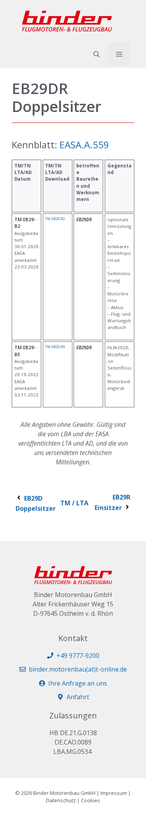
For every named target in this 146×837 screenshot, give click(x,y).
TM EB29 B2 (55, 218)
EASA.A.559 (84, 144)
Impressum (113, 792)
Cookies (90, 800)
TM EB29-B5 (55, 346)
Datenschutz (61, 800)
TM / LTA (74, 503)
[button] (96, 54)
